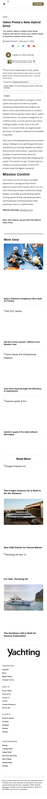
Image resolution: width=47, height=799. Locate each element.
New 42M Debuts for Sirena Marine (23, 547)
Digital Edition (7, 676)
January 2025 (24, 220)
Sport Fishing (6, 759)
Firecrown (5, 787)
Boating (4, 745)
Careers (4, 701)
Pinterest (5, 728)
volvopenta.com (26, 210)
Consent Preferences (9, 704)
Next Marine (36, 220)
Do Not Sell (6, 708)
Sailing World (6, 752)
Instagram (5, 725)
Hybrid (15, 220)
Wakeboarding (7, 762)
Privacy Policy (7, 691)
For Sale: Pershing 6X (16, 579)
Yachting (5, 766)
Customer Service (8, 680)
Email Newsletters (8, 718)
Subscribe (5, 669)
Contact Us (6, 697)
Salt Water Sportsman (9, 755)
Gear (5, 17)
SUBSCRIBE (38, 4)
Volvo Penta (8, 223)
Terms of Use (6, 694)
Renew (4, 673)
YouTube (5, 732)
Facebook (5, 721)
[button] (13, 46)
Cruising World (7, 749)
